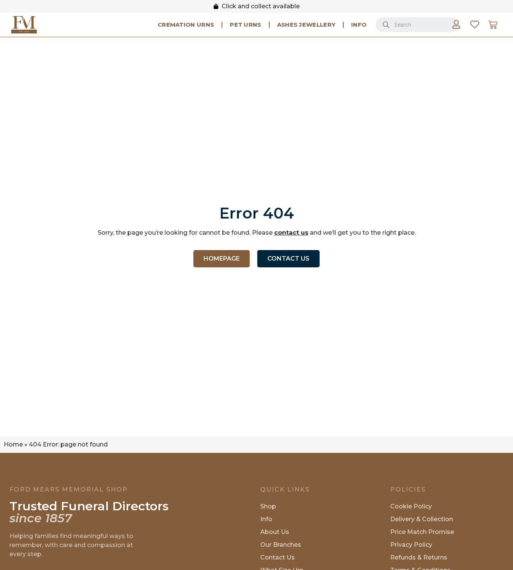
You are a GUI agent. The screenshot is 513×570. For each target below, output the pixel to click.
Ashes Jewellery (306, 24)
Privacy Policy (411, 544)
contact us (291, 232)
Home (13, 444)
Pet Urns (245, 24)
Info (359, 24)
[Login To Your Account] (456, 24)
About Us (274, 531)
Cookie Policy (411, 506)
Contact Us (277, 557)
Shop (268, 506)
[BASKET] (492, 25)
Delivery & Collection (421, 519)
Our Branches (280, 544)
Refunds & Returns (418, 557)
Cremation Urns (186, 24)
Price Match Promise (422, 531)
